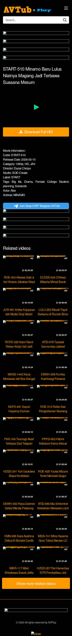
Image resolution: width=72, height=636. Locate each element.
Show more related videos (36, 583)
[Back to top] (65, 627)
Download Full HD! (38, 131)
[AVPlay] (28, 9)
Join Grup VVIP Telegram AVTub (40, 206)
